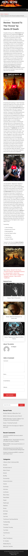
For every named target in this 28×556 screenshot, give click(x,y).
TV (4, 535)
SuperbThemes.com (14, 553)
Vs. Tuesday (6, 541)
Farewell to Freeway (8, 271)
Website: (5, 387)
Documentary (6, 478)
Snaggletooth (20, 274)
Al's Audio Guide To (7, 467)
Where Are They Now (8, 546)
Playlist (4, 500)
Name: (4, 374)
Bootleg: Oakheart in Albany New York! (12, 413)
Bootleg (5, 475)
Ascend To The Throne (16, 270)
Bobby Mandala (6, 448)
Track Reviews (6, 532)
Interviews (5, 489)
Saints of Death (13, 274)
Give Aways (5, 486)
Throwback (5, 524)
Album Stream (6, 470)
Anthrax (8, 270)
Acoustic (5, 464)
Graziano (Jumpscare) (8, 452)
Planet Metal (6, 497)
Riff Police (5, 511)
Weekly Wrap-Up (7, 543)
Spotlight (5, 513)
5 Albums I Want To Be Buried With (11, 462)
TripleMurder (7, 277)
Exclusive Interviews (7, 481)
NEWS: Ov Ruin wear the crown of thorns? (12, 416)
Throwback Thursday (8, 527)
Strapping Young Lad (8, 276)
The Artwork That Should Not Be (10, 519)
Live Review (6, 492)
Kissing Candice (9, 273)
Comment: (5, 360)
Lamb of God (16, 273)
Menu (2, 9)
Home (2, 14)
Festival (5, 483)
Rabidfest (5, 505)
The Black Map (6, 522)
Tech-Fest (5, 516)
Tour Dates (5, 530)
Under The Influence (7, 538)
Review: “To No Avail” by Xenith (10, 423)
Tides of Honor (17, 276)
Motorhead (6, 274)
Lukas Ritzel (6, 435)
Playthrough (6, 503)
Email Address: (6, 380)
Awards (5, 473)
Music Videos (6, 494)
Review (6, 14)
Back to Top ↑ (14, 554)
